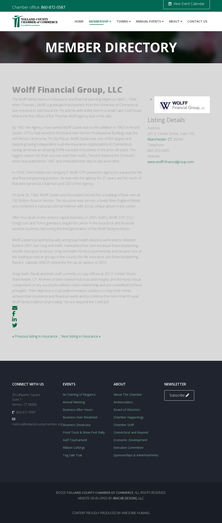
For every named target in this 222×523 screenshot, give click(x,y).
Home (79, 21)
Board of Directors (127, 410)
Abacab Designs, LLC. (128, 498)
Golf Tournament (75, 440)
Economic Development (130, 440)
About (174, 21)
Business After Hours (78, 410)
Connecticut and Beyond (131, 432)
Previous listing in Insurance (35, 336)
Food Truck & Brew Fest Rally (84, 432)
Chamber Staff (124, 425)
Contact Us (197, 21)
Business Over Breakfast (80, 417)
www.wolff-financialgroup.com (170, 161)
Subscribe (178, 395)
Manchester (156, 139)
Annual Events (148, 21)
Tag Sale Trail (72, 455)
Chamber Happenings (129, 417)
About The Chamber (128, 394)
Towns (122, 21)
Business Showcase (77, 425)
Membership (98, 21)
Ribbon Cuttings (74, 447)
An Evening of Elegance (79, 394)
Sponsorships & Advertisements (136, 455)
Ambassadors (123, 402)
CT (170, 139)
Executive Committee (129, 447)
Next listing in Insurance (81, 336)
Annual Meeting (74, 402)
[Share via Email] (14, 307)
